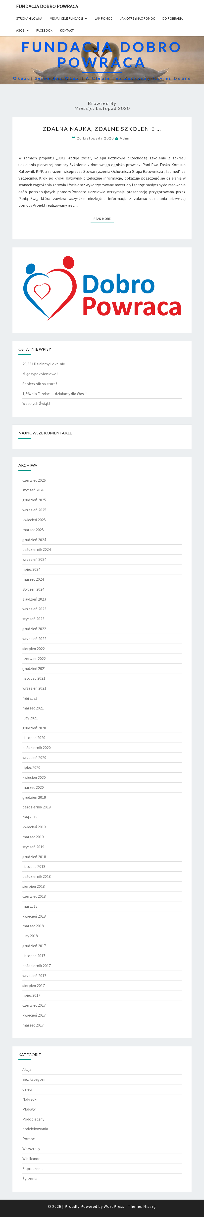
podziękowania (35, 1128)
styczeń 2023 (33, 618)
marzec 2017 (33, 1025)
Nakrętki (29, 1099)
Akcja (26, 1069)
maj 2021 (30, 698)
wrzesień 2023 (34, 608)
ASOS (20, 30)
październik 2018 (36, 876)
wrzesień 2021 (34, 688)
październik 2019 (36, 806)
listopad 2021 (33, 678)
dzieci (27, 1089)
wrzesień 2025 (34, 509)
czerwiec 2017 (34, 1005)
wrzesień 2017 (34, 975)
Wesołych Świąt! (36, 403)
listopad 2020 (33, 737)
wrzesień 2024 (34, 559)
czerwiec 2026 (34, 480)
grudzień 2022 (34, 628)
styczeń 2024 (33, 589)
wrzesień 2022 (34, 638)
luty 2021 (30, 717)
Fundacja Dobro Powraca (47, 6)
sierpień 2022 (33, 648)
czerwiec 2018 (34, 896)
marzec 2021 (33, 707)
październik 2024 (36, 549)
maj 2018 (30, 906)
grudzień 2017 (34, 945)
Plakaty (29, 1109)
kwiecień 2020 (34, 777)
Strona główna (29, 18)
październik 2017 (36, 965)
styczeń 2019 (33, 846)
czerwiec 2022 (34, 658)
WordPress (114, 1206)
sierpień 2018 (33, 886)
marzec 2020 (33, 787)
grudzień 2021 (34, 668)
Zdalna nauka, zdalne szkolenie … (102, 128)
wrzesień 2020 (34, 757)
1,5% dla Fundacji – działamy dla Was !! (54, 393)
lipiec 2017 (31, 995)
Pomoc (28, 1138)
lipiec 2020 (31, 767)
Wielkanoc (31, 1158)
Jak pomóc (103, 18)
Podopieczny (33, 1119)
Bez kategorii (33, 1079)
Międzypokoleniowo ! (40, 373)
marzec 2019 (33, 836)
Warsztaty (31, 1148)
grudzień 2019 (34, 797)
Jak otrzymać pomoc (137, 18)
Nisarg (149, 1206)
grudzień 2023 (34, 599)
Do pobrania (172, 18)
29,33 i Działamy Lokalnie (43, 363)
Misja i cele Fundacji (66, 18)
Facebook (44, 30)
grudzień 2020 (34, 727)
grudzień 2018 (34, 856)
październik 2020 (36, 747)
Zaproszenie (33, 1168)
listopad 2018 (33, 866)
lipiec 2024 (31, 569)
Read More (104, 218)
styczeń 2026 (33, 489)
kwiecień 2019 (34, 826)
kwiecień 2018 (34, 916)
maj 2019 (30, 816)
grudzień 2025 (34, 499)
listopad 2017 (33, 955)
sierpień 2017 (33, 985)
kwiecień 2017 (34, 1015)
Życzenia (29, 1178)
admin (126, 138)
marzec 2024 (33, 579)
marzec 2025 (33, 529)
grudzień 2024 (34, 539)
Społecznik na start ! (39, 383)
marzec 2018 (33, 925)
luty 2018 (30, 935)
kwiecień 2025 (34, 519)
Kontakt (67, 30)
